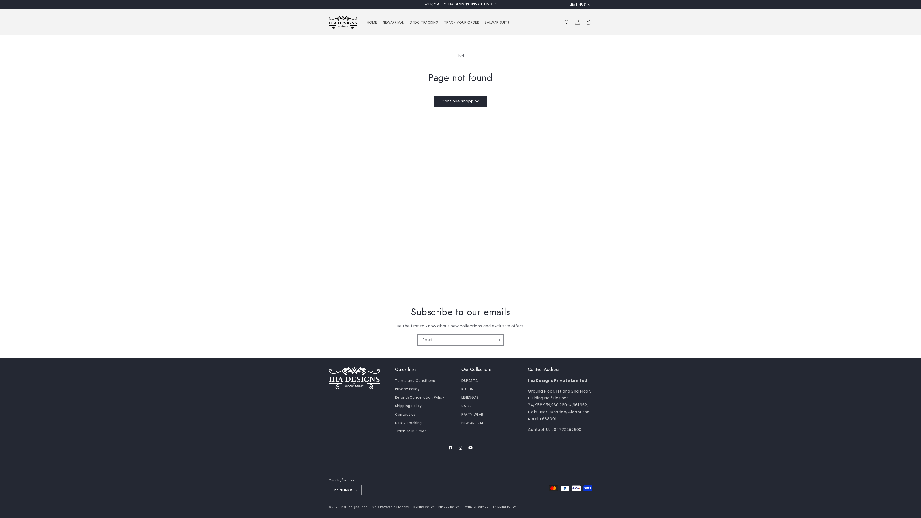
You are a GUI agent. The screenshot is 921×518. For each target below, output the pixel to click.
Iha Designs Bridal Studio (360, 507)
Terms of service (475, 507)
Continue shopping (461, 101)
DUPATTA (469, 380)
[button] (567, 22)
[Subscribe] (498, 340)
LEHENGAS (469, 397)
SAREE (466, 405)
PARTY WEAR (472, 414)
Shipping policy (504, 507)
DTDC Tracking (408, 422)
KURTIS (467, 389)
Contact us (405, 414)
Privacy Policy (407, 389)
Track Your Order (410, 431)
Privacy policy (448, 507)
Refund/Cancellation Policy (419, 397)
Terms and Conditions (415, 380)
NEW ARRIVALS (473, 422)
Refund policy (423, 507)
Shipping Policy (408, 405)
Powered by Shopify (394, 507)
